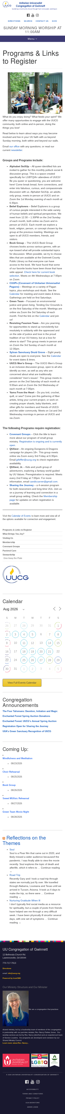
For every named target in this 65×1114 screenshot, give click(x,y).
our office (14, 146)
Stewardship (9, 555)
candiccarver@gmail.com (44, 481)
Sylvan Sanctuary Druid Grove (27, 352)
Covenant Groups (20, 434)
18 (23, 651)
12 (32, 643)
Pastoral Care (9, 550)
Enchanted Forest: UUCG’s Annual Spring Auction (30, 721)
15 (58, 643)
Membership (9, 542)
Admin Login (32, 1107)
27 (41, 660)
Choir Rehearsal (11, 772)
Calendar (15, 293)
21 (49, 651)
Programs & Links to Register (17, 530)
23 (6, 659)
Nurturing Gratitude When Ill (25, 900)
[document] (32, 489)
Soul (12, 849)
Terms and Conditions (32, 1094)
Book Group (9, 785)
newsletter (16, 150)
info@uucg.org (14, 973)
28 (23, 625)
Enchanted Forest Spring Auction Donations (26, 716)
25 (23, 660)
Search (28, 21)
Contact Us (42, 21)
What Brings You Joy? (13, 534)
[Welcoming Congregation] (40, 1060)
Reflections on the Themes (24, 840)
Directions (14, 21)
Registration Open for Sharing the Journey (25, 726)
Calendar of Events (21, 516)
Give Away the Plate (12, 558)
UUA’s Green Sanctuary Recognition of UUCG (27, 731)
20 (41, 651)
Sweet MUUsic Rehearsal (16, 798)
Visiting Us (8, 538)
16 (6, 651)
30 (6, 668)
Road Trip (15, 875)
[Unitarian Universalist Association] (17, 1060)
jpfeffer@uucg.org (26, 459)
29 (58, 660)
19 (32, 651)
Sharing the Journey (22, 485)
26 (6, 625)
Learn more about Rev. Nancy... (16, 1043)
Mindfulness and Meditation (17, 758)
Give (54, 21)
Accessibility (33, 1089)
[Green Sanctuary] (55, 1060)
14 (49, 643)
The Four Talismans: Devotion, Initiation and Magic (30, 711)
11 (24, 643)
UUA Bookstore (33, 1103)
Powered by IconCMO (12, 978)
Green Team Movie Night (16, 812)
